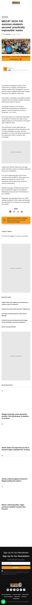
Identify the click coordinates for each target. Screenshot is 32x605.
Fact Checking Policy (6, 594)
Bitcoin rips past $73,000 (9, 326)
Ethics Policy (17, 596)
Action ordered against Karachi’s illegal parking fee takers (14, 480)
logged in (13, 236)
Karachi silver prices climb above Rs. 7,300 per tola (16, 309)
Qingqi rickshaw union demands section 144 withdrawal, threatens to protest (15, 416)
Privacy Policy (16, 598)
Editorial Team (25, 594)
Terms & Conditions (8, 596)
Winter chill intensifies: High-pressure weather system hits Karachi (13, 507)
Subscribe (15, 567)
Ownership (23, 596)
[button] (2, 2)
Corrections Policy (16, 594)
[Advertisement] (16, 11)
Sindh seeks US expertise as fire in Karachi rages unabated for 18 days (16, 449)
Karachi (4, 17)
